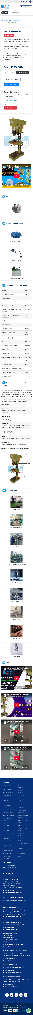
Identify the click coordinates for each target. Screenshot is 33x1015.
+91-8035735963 (12, 100)
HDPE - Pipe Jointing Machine (23, 829)
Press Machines (8, 795)
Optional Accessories (15, 223)
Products (8, 20)
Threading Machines (9, 833)
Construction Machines (21, 786)
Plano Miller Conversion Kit (21, 852)
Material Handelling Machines (23, 816)
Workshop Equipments (7, 804)
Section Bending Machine (8, 837)
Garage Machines (8, 850)
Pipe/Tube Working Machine (22, 834)
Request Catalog (12, 84)
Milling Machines (8, 842)
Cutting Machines (8, 792)
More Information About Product (14, 384)
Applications (11, 491)
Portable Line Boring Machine (23, 821)
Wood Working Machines (8, 829)
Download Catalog (13, 80)
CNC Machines (8, 812)
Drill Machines (17, 20)
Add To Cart (23, 72)
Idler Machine (21, 796)
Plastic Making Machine (7, 857)
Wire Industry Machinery (7, 824)
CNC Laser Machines (23, 843)
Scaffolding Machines (21, 800)
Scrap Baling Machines (7, 846)
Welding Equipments (9, 815)
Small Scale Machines (21, 791)
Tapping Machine (22, 825)
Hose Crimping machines (8, 819)
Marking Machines (22, 804)
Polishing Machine (22, 857)
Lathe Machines (8, 786)
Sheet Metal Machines (7, 799)
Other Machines (8, 853)
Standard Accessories (15, 197)
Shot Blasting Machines (21, 847)
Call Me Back (11, 108)
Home (3, 20)
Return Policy (22, 1007)
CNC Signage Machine (21, 839)
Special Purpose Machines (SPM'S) (22, 811)
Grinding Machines (9, 809)
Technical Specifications (16, 285)
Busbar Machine (22, 807)
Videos (9, 663)
